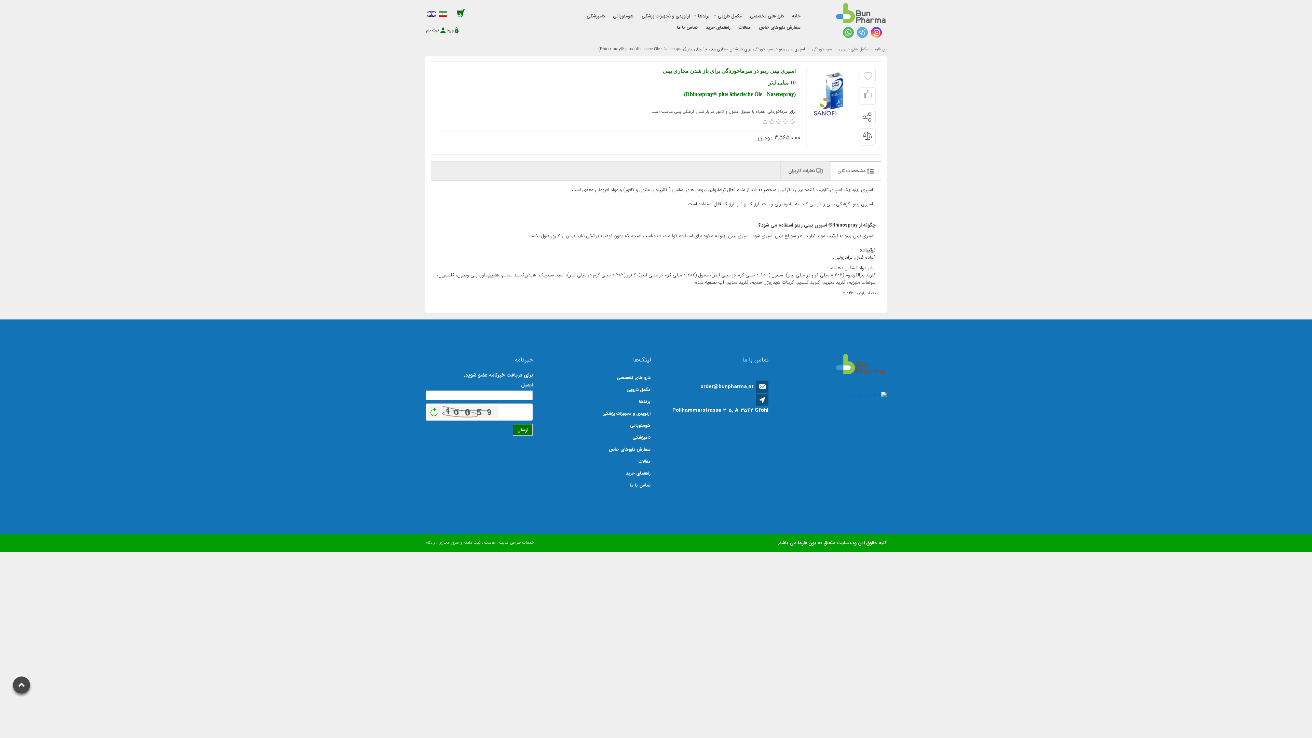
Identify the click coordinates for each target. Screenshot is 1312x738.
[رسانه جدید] (833, 91)
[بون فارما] (861, 13)
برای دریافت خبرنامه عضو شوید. (498, 375)
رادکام (430, 542)
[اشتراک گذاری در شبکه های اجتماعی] (867, 117)
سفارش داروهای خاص (630, 449)
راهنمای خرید (638, 473)
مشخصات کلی (852, 171)
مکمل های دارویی (853, 49)
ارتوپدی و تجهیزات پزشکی (626, 413)
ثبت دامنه (472, 542)
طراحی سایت (510, 542)
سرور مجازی (449, 542)
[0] (765, 122)
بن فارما (880, 49)
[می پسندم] (868, 96)
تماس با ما (640, 485)
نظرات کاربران (802, 171)
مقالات (645, 461)
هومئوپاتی (640, 425)
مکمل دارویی (639, 389)
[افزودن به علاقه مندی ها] (868, 76)
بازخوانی (434, 410)
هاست (489, 542)
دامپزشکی (641, 437)
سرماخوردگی (822, 49)
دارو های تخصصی (634, 377)
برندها (645, 401)
